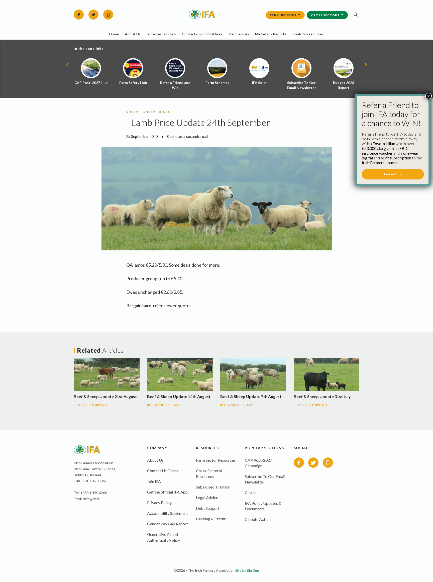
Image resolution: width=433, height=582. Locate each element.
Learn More (393, 174)
